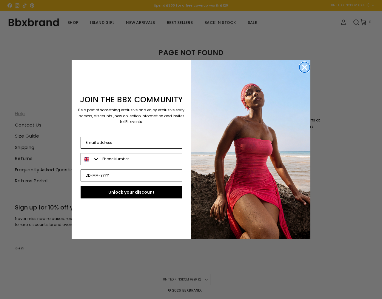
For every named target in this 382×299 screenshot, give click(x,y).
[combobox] (90, 159)
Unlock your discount (131, 192)
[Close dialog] (304, 67)
